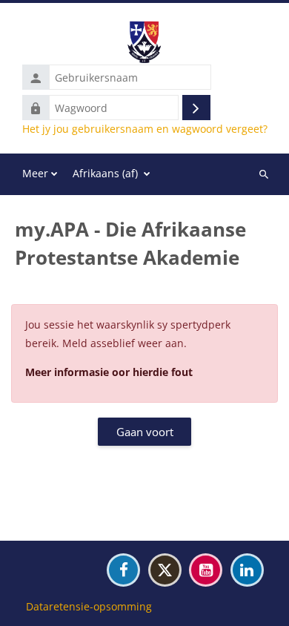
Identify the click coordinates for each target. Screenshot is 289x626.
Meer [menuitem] (35, 173)
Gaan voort (144, 431)
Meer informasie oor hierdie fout (109, 372)
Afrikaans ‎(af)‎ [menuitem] (105, 173)
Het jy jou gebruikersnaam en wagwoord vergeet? (145, 129)
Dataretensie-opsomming (89, 606)
